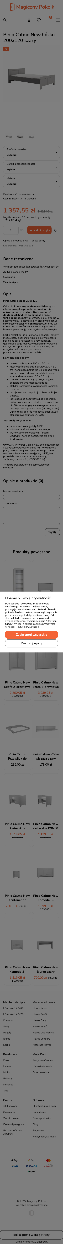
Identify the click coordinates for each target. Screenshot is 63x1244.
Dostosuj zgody (31, 643)
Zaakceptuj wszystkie (31, 635)
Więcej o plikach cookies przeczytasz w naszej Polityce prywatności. (30, 625)
